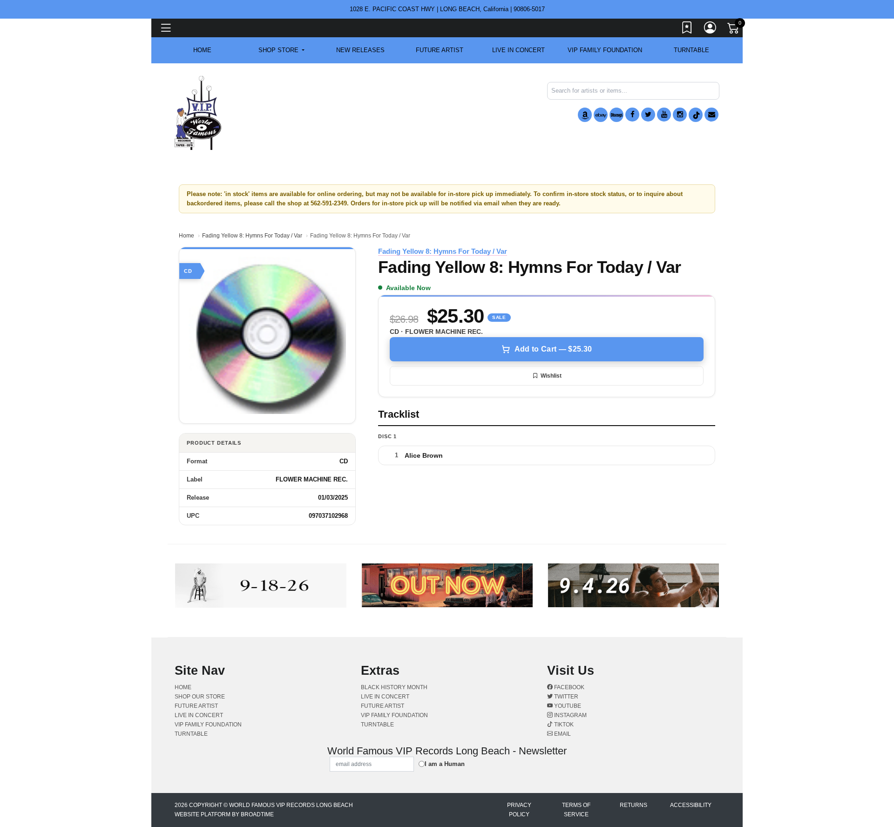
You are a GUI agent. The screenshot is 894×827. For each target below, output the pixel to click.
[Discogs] (616, 115)
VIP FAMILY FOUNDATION (605, 50)
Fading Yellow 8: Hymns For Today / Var (252, 235)
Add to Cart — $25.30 (553, 349)
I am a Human (445, 763)
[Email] (711, 114)
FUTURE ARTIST (439, 50)
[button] (281, 50)
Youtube (567, 706)
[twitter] (648, 114)
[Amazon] (585, 115)
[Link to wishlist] (687, 29)
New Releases (360, 50)
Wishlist (551, 376)
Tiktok (563, 724)
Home (186, 235)
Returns (633, 805)
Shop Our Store (200, 696)
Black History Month (394, 687)
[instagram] (680, 114)
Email (562, 734)
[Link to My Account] (710, 29)
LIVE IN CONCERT (518, 50)
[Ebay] (601, 115)
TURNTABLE (691, 50)
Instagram (570, 715)
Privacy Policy (519, 810)
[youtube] (664, 114)
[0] (734, 29)
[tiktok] (696, 115)
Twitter (565, 696)
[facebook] (632, 114)
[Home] (198, 112)
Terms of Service (576, 810)
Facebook (568, 687)
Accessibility (690, 805)
